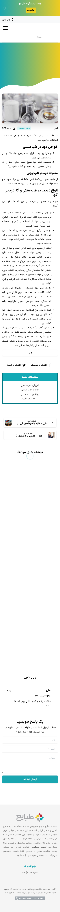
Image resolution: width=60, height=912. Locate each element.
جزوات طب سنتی (30, 390)
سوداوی (32, 275)
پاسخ (9, 691)
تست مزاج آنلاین (30, 399)
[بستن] (4, 8)
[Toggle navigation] (5, 28)
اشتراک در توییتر (14, 365)
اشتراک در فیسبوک (39, 365)
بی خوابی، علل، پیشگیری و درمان (30, 515)
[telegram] (46, 20)
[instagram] (51, 20)
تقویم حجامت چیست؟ (37, 614)
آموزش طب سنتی (30, 385)
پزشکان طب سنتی (30, 394)
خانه (36, 64)
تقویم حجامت (39, 847)
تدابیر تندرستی (23, 64)
